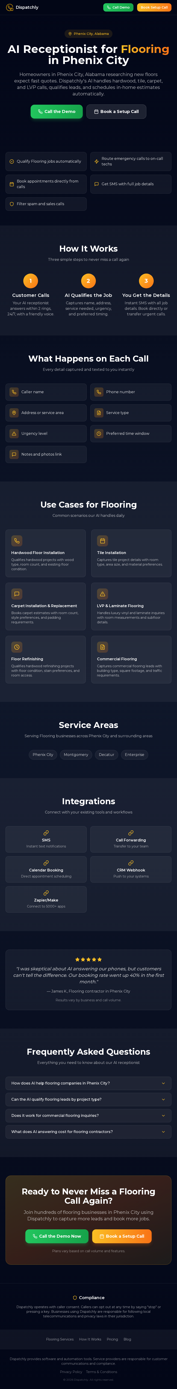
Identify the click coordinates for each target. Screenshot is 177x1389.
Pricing (112, 1339)
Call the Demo (59, 111)
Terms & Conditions (101, 1372)
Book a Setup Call (119, 111)
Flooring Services (60, 1339)
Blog (127, 1339)
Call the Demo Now (60, 1236)
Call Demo (121, 7)
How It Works (90, 1339)
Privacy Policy (71, 1372)
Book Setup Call (154, 7)
